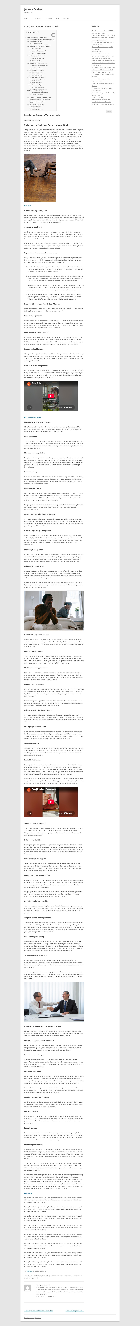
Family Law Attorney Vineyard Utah (37, 37)
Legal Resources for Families (37, 104)
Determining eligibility (37, 85)
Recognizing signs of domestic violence (41, 99)
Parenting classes (36, 108)
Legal (57, 18)
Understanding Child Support (36, 70)
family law (60, 1276)
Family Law (41, 1276)
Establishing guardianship (37, 94)
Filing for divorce (35, 56)
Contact (66, 18)
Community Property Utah (75, 1311)
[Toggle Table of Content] (52, 35)
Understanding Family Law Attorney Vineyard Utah (41, 39)
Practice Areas (36, 18)
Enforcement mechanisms (38, 75)
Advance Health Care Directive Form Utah (103, 60)
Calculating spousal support (38, 87)
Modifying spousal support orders (39, 89)
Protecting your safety (37, 102)
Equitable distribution (37, 82)
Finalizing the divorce (36, 62)
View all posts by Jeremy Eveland (46, 1296)
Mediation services (36, 106)
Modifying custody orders (37, 67)
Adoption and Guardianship (36, 90)
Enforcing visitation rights (37, 68)
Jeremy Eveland (33, 9)
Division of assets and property (39, 53)
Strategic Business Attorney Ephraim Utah (38, 1311)
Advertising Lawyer (97, 51)
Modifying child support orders (39, 73)
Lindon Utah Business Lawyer (100, 54)
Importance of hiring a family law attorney (41, 45)
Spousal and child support (38, 51)
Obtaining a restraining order (39, 101)
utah (64, 1276)
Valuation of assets (36, 80)
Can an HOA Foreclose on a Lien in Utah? (103, 35)
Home (26, 18)
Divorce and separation (37, 48)
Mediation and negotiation (38, 58)
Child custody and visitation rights (39, 50)
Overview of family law (37, 43)
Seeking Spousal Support (35, 84)
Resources (48, 18)
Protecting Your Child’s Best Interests (38, 63)
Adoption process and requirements (40, 92)
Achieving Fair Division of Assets (37, 77)
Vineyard (69, 1276)
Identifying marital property (38, 79)
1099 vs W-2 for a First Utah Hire (101, 72)
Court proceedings (36, 60)
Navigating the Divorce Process (36, 55)
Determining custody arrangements (40, 65)
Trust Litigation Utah (98, 97)
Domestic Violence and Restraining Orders (40, 97)
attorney (54, 1276)
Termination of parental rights (39, 96)
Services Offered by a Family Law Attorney (39, 46)
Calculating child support (37, 72)
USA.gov (29, 1271)
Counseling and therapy (37, 109)
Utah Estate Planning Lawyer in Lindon (103, 104)
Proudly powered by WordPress (32, 1318)
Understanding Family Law (35, 41)
